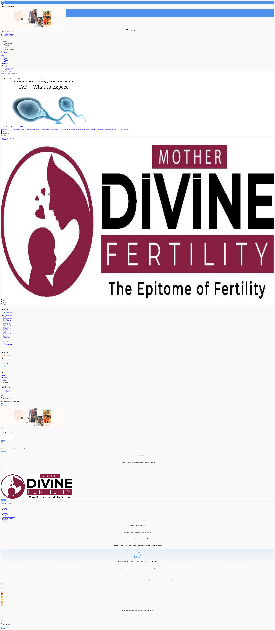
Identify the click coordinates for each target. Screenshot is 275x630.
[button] (1, 38)
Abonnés (8, 69)
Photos (5, 52)
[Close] (2, 394)
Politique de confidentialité (10, 389)
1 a (1, 142)
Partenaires (8, 391)
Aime (7, 355)
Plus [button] (4, 388)
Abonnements (9, 68)
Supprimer (3, 451)
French (5, 378)
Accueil (5, 513)
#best (23, 78)
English (5, 377)
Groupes (8, 66)
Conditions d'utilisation (10, 390)
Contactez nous (6, 387)
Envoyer (3, 440)
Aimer (3, 131)
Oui (2, 403)
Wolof (4, 380)
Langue (3, 375)
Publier (2, 628)
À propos (5, 385)
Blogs (4, 386)
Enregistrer (3, 500)
